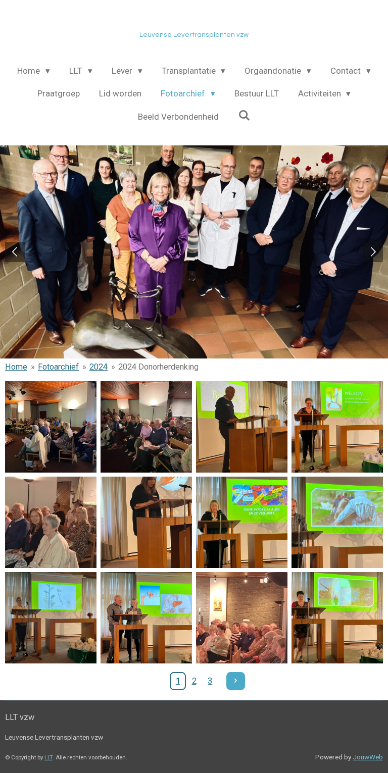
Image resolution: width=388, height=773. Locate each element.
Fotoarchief (58, 367)
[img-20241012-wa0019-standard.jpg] (146, 427)
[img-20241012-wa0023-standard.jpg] (51, 617)
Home (16, 367)
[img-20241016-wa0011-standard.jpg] (51, 522)
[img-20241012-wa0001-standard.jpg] (51, 427)
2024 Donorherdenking (158, 367)
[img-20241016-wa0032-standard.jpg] (241, 617)
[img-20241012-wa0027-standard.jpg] (337, 617)
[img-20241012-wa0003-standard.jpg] (241, 427)
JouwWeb (368, 757)
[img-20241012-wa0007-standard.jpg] (241, 522)
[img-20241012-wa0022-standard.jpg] (337, 522)
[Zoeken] (244, 115)
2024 (98, 367)
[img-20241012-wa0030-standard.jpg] (337, 427)
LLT (48, 757)
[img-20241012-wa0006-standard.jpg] (146, 522)
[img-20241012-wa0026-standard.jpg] (146, 617)
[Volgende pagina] (235, 681)
